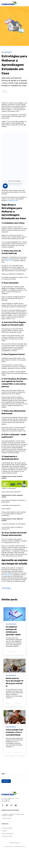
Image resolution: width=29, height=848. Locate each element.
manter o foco (9, 260)
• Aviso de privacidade (7, 833)
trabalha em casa (13, 200)
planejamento (7, 574)
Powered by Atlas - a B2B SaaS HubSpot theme (14, 846)
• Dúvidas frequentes (7, 828)
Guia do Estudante (6, 588)
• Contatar (4, 830)
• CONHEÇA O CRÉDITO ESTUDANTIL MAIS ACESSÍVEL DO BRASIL (13, 815)
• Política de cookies (7, 836)
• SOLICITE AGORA (6, 818)
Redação (4, 90)
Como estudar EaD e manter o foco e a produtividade (14, 732)
